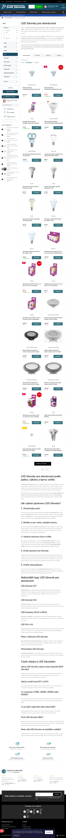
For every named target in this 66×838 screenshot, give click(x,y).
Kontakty (24, 1)
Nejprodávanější (26, 55)
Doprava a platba (17, 1)
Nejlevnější (37, 55)
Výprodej (11, 38)
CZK (60, 1)
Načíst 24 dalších (41, 463)
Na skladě (11, 30)
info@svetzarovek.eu (28, 811)
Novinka (11, 34)
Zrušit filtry (10, 88)
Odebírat (57, 794)
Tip (11, 36)
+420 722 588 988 (41, 811)
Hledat (39, 6)
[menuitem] (8, 12)
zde (42, 832)
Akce (11, 32)
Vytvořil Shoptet (61, 835)
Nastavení (16, 835)
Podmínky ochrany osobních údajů (9, 826)
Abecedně (59, 55)
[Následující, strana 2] (42, 469)
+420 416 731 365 (34, 811)
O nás (3, 1)
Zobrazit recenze (16, 772)
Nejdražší (48, 55)
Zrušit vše (37, 62)
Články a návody (9, 1)
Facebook (28, 817)
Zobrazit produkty (10, 91)
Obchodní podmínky (6, 825)
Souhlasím (49, 832)
